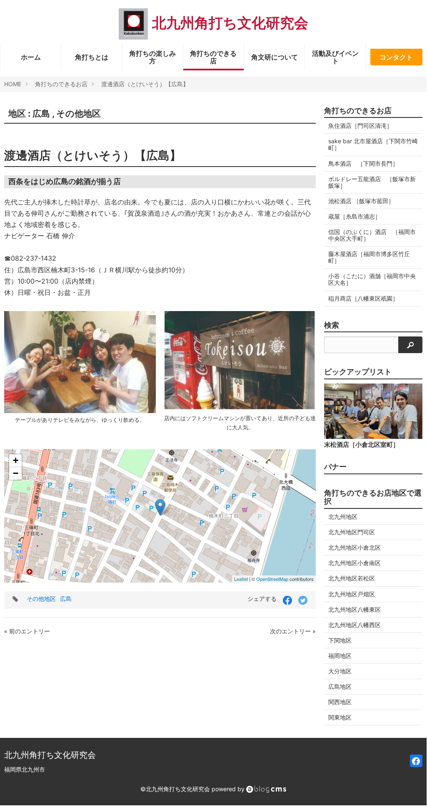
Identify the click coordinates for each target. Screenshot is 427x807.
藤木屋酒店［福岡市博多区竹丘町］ (369, 257)
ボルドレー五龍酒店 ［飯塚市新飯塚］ (372, 182)
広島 (41, 113)
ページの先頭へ (409, 789)
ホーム (31, 57)
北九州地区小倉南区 (354, 562)
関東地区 (340, 717)
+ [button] (15, 460)
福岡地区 (340, 655)
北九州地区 (342, 516)
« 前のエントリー (27, 631)
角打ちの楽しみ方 (152, 57)
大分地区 (340, 671)
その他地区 (78, 113)
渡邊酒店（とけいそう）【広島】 (145, 83)
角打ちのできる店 (213, 57)
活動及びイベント (335, 57)
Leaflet (241, 578)
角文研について (274, 57)
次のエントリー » (293, 631)
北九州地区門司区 (351, 532)
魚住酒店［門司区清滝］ (360, 125)
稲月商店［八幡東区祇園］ (363, 298)
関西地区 (340, 701)
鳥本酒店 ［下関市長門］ (363, 163)
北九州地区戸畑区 (351, 594)
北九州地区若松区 (351, 578)
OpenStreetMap (272, 578)
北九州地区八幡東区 (354, 609)
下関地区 (340, 640)
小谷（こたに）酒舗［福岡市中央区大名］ (372, 279)
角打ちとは (91, 57)
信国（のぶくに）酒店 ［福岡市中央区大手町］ (372, 235)
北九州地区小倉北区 (354, 547)
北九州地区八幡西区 (354, 624)
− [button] (15, 473)
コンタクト (396, 57)
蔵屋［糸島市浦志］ (354, 216)
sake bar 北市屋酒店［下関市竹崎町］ (373, 144)
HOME (12, 83)
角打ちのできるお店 (61, 83)
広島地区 (340, 686)
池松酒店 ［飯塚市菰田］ (361, 200)
